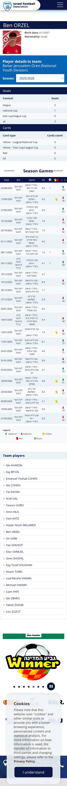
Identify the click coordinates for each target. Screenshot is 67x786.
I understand (33, 772)
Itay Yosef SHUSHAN (19, 565)
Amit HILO (12, 512)
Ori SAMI (11, 538)
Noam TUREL (14, 572)
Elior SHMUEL (15, 552)
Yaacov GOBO (15, 505)
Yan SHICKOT (14, 545)
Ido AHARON (14, 465)
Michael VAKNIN (16, 585)
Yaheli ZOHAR (15, 605)
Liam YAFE (12, 592)
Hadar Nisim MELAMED (21, 525)
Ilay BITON (12, 472)
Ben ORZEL (13, 532)
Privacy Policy (25, 761)
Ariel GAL (12, 498)
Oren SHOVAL (15, 558)
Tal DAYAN (13, 492)
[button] (60, 5)
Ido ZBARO (13, 598)
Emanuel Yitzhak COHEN (21, 478)
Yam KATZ (12, 518)
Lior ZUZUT (13, 611)
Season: (8, 78)
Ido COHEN (13, 485)
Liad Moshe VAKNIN (18, 578)
